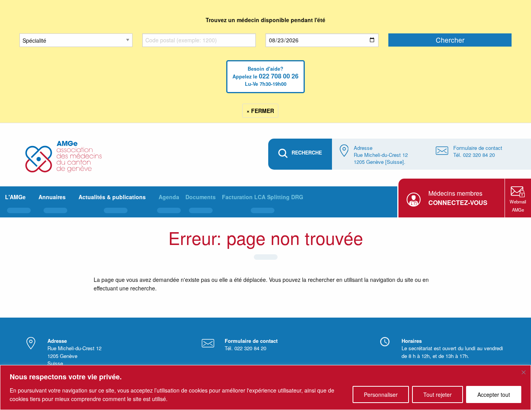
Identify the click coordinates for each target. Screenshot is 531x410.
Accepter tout (493, 394)
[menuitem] (18, 201)
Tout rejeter (437, 394)
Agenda (169, 197)
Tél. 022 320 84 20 (474, 154)
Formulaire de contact (477, 147)
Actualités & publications (112, 197)
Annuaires (52, 197)
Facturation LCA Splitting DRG (262, 197)
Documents (200, 197)
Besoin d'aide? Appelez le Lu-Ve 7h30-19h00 (265, 76)
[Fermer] (524, 372)
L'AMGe (15, 197)
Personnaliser (381, 394)
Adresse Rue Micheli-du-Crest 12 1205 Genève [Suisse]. (381, 154)
